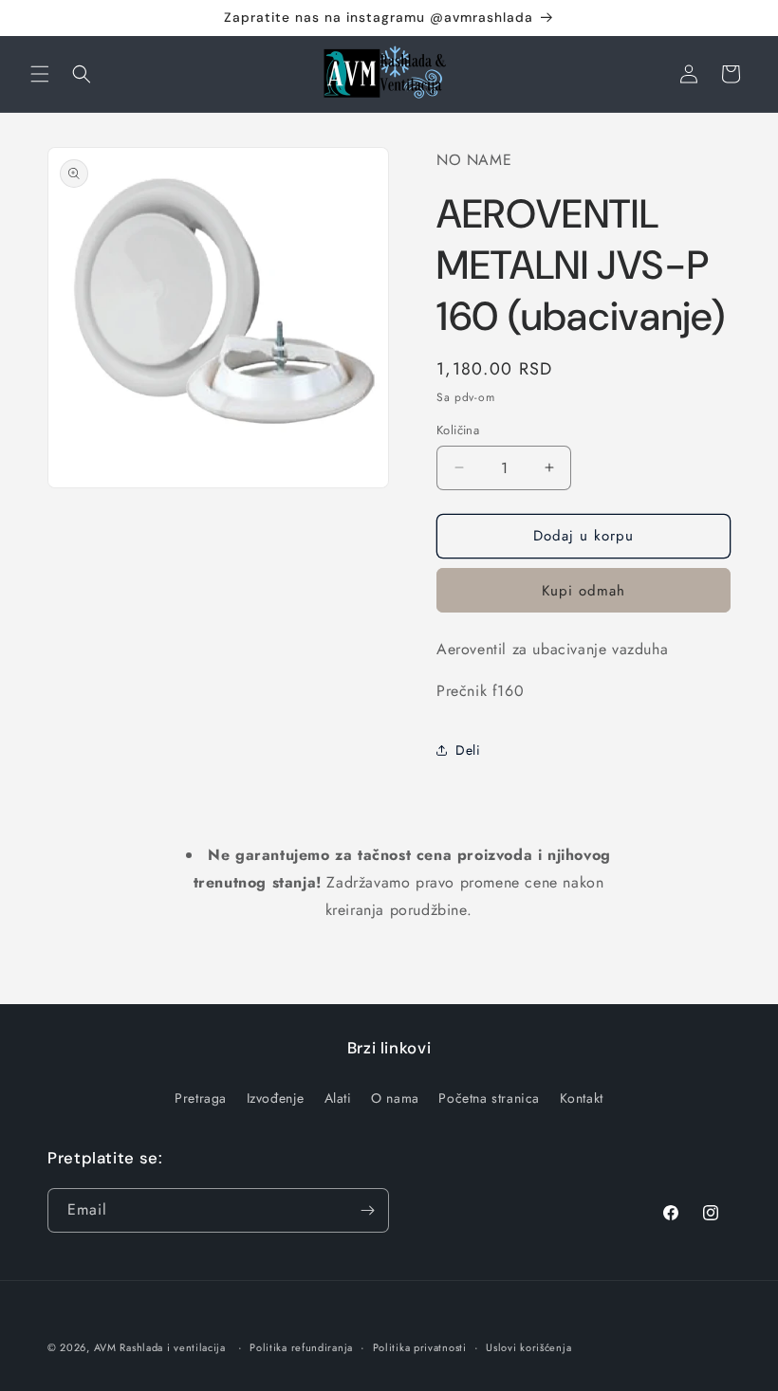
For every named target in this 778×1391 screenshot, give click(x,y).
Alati (338, 1098)
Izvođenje (276, 1098)
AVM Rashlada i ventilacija (160, 1347)
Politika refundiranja (301, 1347)
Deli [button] (467, 750)
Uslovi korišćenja (528, 1347)
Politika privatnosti (420, 1347)
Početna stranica (489, 1098)
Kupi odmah (583, 590)
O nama (395, 1098)
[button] (40, 74)
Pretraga (201, 1098)
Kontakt (581, 1098)
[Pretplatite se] (367, 1210)
